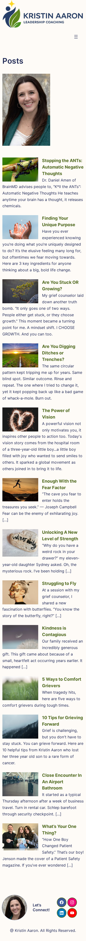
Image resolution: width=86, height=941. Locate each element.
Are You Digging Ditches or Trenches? (58, 353)
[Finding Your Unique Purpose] (20, 227)
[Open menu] (76, 37)
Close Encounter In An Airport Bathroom (62, 782)
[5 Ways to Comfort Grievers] (20, 688)
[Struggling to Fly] (20, 592)
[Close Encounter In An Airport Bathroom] (20, 784)
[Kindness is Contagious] (20, 637)
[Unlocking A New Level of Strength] (20, 543)
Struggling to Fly (59, 583)
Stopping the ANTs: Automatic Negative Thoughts (63, 167)
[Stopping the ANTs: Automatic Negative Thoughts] (20, 170)
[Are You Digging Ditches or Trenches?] (20, 355)
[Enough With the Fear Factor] (20, 489)
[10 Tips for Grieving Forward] (20, 727)
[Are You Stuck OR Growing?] (20, 291)
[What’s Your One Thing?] (20, 836)
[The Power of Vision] (20, 419)
